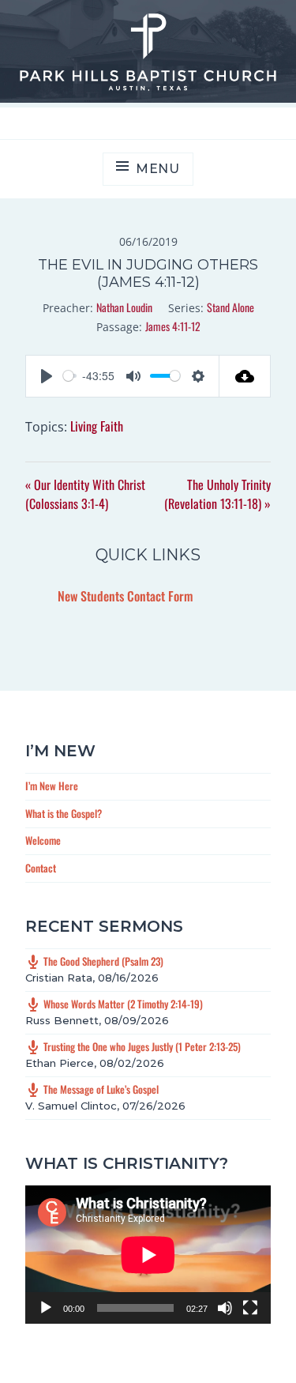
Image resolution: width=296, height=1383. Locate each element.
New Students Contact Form (125, 595)
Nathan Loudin (124, 307)
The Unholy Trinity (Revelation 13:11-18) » (217, 494)
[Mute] (225, 1308)
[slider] (70, 375)
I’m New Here (51, 785)
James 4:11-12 (172, 326)
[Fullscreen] (250, 1308)
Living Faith (96, 425)
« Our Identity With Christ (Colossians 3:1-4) (85, 494)
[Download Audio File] (245, 376)
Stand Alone (230, 307)
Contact (40, 868)
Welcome (43, 840)
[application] (148, 1254)
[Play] (46, 1308)
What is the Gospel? (63, 813)
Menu (158, 168)
